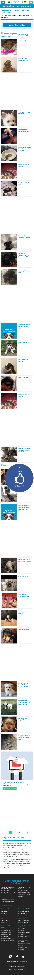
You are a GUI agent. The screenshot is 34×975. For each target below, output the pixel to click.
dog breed (6, 861)
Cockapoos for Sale (6, 932)
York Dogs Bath (5, 891)
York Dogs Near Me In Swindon (24, 895)
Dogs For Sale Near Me (25, 926)
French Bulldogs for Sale (7, 930)
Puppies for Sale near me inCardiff (24, 937)
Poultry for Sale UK (23, 922)
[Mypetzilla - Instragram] (10, 957)
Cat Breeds (4, 916)
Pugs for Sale (4, 936)
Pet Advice (4, 911)
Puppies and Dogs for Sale (7, 926)
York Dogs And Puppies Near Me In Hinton (7, 887)
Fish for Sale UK (22, 916)
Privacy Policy (23, 961)
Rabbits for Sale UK (23, 920)
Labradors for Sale (6, 934)
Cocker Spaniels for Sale (7, 938)
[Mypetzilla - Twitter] (23, 957)
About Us (3, 918)
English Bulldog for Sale (7, 940)
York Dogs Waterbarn (6, 905)
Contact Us (4, 922)
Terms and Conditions (12, 961)
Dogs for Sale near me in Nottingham (24, 929)
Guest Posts (4, 920)
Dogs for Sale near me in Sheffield (24, 933)
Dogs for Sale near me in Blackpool (24, 944)
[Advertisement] (17, 91)
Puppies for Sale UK (23, 911)
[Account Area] (31, 2)
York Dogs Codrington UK (8, 893)
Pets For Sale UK (22, 918)
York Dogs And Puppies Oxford (7, 902)
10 (19, 832)
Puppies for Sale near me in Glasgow (24, 948)
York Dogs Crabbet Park (7, 899)
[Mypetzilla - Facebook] (17, 957)
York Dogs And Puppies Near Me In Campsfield (24, 891)
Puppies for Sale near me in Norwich (24, 940)
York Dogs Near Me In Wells (24, 887)
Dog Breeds (4, 913)
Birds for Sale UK (22, 913)
